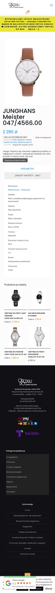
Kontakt (27, 548)
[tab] (27, 169)
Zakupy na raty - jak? (27, 175)
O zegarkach (12, 457)
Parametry (27, 169)
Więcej (48, 588)
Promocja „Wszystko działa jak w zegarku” (27, 543)
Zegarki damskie (10, 142)
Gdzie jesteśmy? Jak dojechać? (27, 515)
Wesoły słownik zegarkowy (27, 521)
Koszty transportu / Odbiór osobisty (27, 537)
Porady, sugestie (13, 467)
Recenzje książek (13, 472)
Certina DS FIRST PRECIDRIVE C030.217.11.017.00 (36, 354)
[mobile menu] (51, 5)
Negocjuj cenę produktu (15, 160)
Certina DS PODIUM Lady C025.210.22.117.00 (15, 353)
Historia (9, 482)
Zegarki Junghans (25, 142)
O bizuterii (10, 491)
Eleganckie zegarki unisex (23, 145)
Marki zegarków (18, 140)
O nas (27, 510)
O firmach (10, 462)
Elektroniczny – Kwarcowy (19, 190)
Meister (28, 140)
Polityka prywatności (27, 532)
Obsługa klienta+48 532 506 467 (28, 400)
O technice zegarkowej (16, 477)
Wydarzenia (11, 487)
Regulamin (27, 526)
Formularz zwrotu (27, 554)
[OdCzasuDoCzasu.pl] (16, 5)
